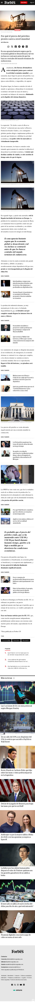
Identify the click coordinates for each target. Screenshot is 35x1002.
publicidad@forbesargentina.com (14, 959)
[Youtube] (21, 985)
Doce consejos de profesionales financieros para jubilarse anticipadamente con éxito (23, 580)
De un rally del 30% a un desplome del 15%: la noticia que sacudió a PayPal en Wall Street (16, 739)
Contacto (17, 975)
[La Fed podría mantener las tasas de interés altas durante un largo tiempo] (5, 444)
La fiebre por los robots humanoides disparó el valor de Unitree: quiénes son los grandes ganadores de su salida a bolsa (17, 871)
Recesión (26, 640)
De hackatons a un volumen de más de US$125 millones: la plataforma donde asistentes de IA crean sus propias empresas (19, 667)
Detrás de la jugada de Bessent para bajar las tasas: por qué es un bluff (17, 805)
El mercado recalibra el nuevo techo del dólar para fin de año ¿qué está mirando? (17, 905)
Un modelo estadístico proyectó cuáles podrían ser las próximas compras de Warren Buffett (22, 329)
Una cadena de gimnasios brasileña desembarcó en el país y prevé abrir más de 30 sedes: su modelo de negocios (18, 660)
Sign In (32, 2)
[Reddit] (19, 46)
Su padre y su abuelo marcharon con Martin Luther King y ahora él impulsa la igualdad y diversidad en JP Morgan (23, 455)
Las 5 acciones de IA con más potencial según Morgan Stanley (16, 707)
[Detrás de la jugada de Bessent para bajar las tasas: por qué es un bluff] (17, 790)
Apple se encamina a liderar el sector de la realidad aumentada (23, 521)
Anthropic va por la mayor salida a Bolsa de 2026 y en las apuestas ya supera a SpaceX (17, 837)
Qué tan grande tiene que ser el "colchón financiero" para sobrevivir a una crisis (23, 388)
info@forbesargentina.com (11, 961)
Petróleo (16, 640)
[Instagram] (18, 985)
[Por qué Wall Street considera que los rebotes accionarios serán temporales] (5, 512)
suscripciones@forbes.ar (14, 967)
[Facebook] (16, 46)
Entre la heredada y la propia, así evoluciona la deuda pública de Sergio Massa (23, 590)
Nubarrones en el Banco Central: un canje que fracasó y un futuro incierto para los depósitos (23, 378)
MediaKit (3, 975)
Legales (24, 977)
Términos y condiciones (14, 977)
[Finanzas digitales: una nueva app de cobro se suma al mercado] (17, 921)
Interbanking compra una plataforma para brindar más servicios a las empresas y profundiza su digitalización (22, 284)
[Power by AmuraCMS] (17, 990)
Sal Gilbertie (4, 42)
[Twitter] (12, 46)
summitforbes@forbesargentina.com (14, 964)
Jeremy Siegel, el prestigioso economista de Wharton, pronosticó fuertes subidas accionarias (22, 295)
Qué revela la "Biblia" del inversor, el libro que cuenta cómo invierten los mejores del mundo (23, 340)
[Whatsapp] (8, 46)
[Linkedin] (27, 46)
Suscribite (23, 2)
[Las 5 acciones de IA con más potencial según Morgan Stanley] (17, 692)
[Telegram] (23, 46)
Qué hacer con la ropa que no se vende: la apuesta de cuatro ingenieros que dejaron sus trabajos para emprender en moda (18, 654)
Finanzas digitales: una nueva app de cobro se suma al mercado (16, 936)
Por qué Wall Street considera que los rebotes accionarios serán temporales (23, 512)
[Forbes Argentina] (9, 2)
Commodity (6, 640)
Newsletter (10, 975)
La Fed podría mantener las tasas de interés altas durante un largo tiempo (23, 444)
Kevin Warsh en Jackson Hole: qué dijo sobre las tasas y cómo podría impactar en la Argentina (16, 772)
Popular (7, 648)
